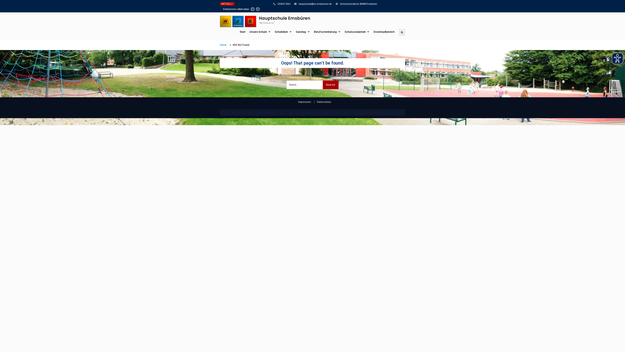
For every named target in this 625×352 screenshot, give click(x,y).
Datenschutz (324, 102)
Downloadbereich (384, 31)
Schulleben (281, 31)
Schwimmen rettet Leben (236, 9)
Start (242, 31)
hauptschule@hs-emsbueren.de (315, 4)
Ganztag (301, 31)
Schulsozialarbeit (355, 31)
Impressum (304, 102)
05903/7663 (284, 4)
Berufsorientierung (325, 31)
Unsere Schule (258, 31)
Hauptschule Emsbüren (284, 18)
